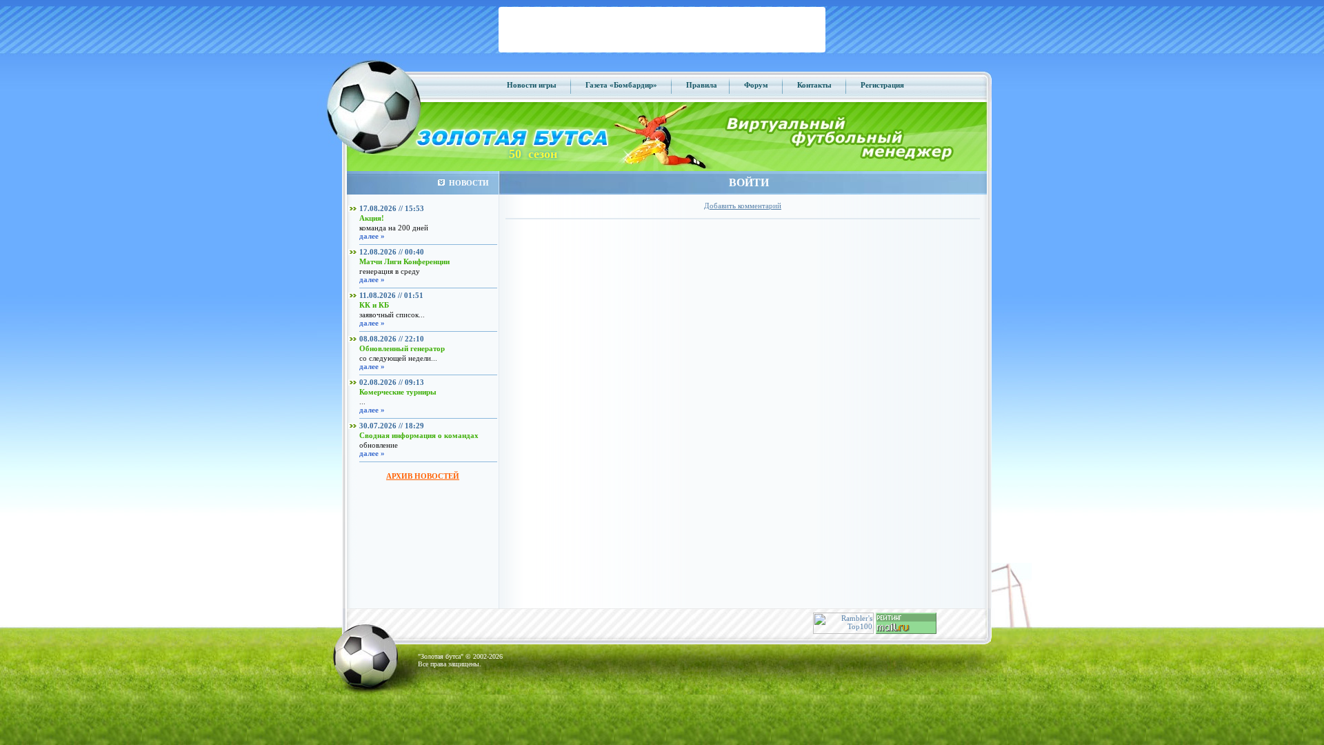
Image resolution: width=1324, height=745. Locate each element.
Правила (701, 85)
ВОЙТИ (749, 182)
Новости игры (531, 85)
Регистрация (882, 85)
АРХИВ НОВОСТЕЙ (422, 476)
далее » (372, 236)
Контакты (814, 85)
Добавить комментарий (742, 205)
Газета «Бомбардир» (621, 85)
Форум (756, 85)
